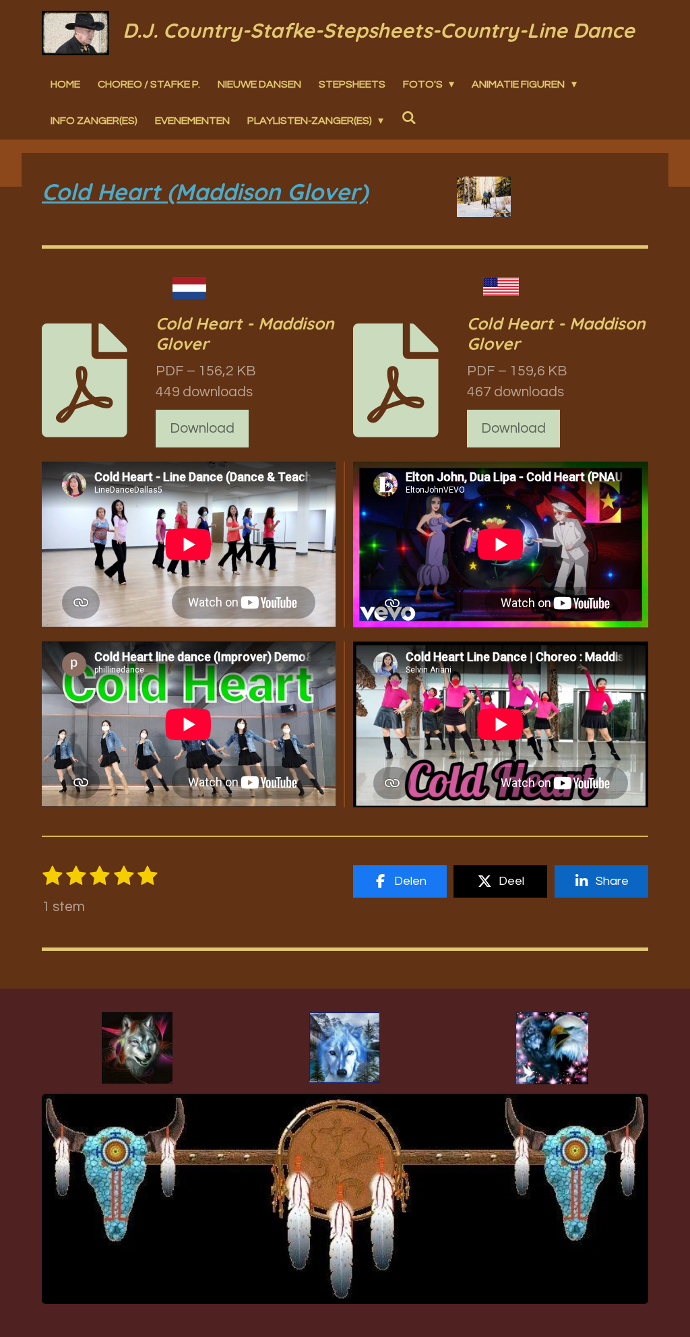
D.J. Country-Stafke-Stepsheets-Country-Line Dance (379, 30)
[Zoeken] (408, 118)
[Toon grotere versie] (137, 1048)
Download (202, 428)
